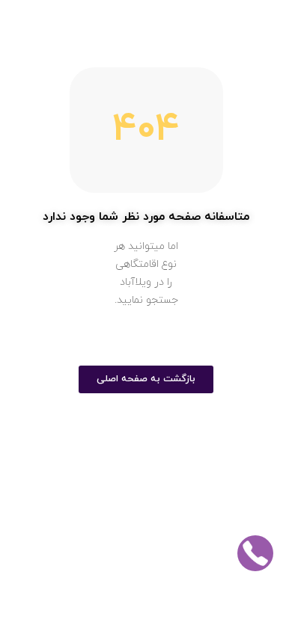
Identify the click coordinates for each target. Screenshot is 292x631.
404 (146, 130)
